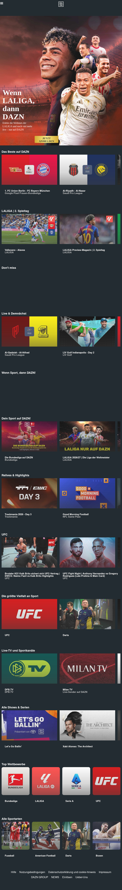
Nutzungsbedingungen (32, 872)
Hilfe (13, 872)
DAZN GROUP (39, 877)
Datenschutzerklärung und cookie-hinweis (72, 872)
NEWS (55, 877)
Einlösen (67, 877)
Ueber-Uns (81, 877)
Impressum (105, 872)
